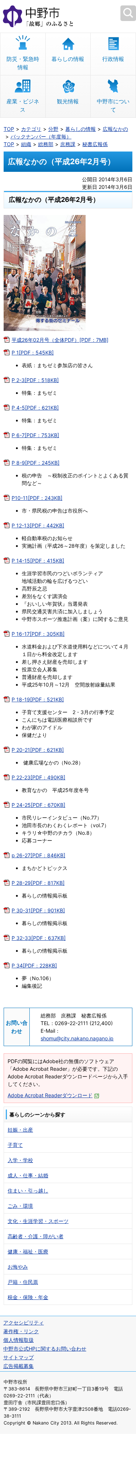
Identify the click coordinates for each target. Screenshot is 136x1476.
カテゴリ (31, 129)
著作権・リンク (21, 1331)
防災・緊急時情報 (23, 63)
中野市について (113, 105)
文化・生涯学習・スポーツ (38, 1221)
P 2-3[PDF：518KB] (35, 380)
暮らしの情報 (67, 58)
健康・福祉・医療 (28, 1251)
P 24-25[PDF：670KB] (38, 805)
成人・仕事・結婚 (28, 1175)
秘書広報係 (95, 144)
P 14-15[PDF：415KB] (38, 560)
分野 (53, 129)
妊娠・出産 (20, 1130)
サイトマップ (18, 1357)
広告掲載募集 (18, 1366)
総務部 (45, 144)
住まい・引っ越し (28, 1190)
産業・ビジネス (23, 105)
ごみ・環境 (20, 1206)
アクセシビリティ (23, 1322)
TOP (9, 129)
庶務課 (67, 144)
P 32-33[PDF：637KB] (39, 938)
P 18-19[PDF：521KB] (38, 699)
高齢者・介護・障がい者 (35, 1236)
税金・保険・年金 (28, 1297)
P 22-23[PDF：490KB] (38, 777)
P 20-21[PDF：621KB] (38, 750)
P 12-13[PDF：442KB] (38, 525)
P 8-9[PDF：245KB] (35, 463)
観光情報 (68, 101)
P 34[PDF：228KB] (34, 965)
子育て (15, 1145)
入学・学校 (20, 1160)
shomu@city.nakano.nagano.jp (77, 1038)
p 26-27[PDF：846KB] (38, 855)
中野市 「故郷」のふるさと (68, 16)
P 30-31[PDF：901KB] (38, 910)
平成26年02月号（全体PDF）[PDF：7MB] (60, 340)
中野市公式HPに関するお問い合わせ (44, 1349)
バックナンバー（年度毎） (41, 136)
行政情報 (113, 58)
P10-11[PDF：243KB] (37, 498)
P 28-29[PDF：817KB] (38, 883)
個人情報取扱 (18, 1340)
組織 (26, 144)
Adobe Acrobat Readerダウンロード (50, 1095)
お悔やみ (18, 1267)
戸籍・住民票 (23, 1282)
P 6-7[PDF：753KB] (35, 435)
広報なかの (115, 129)
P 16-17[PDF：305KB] (38, 634)
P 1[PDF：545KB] (33, 352)
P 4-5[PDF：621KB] (35, 408)
